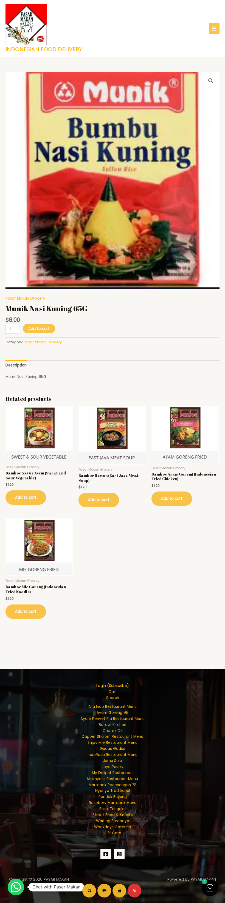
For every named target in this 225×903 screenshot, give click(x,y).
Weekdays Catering (112, 827)
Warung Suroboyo (112, 821)
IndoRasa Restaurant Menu (112, 754)
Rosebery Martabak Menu (112, 802)
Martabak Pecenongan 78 (113, 785)
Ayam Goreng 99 (112, 712)
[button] (211, 81)
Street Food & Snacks (112, 815)
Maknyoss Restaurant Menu (112, 779)
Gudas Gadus (112, 748)
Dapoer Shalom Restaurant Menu (112, 736)
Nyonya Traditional (112, 790)
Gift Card (112, 833)
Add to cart (39, 328)
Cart (112, 691)
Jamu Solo (112, 760)
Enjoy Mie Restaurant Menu (112, 742)
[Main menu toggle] (214, 28)
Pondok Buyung (113, 796)
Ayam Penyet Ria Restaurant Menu (112, 718)
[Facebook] (105, 854)
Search (112, 697)
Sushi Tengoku (112, 808)
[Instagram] (119, 854)
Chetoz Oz (112, 730)
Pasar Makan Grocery (25, 298)
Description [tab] (16, 365)
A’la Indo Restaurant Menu (112, 706)
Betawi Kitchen (112, 724)
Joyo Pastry (112, 766)
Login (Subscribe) (112, 685)
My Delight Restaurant (112, 772)
